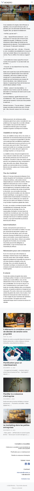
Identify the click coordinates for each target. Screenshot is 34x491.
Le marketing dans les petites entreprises (16, 426)
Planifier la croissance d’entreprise (13, 395)
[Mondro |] (2, 2)
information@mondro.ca (23, 472)
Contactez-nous (25, 479)
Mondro (13, 485)
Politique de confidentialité (17, 488)
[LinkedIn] (26, 464)
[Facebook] (29, 464)
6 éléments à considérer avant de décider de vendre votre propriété (17, 331)
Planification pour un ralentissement (12, 364)
